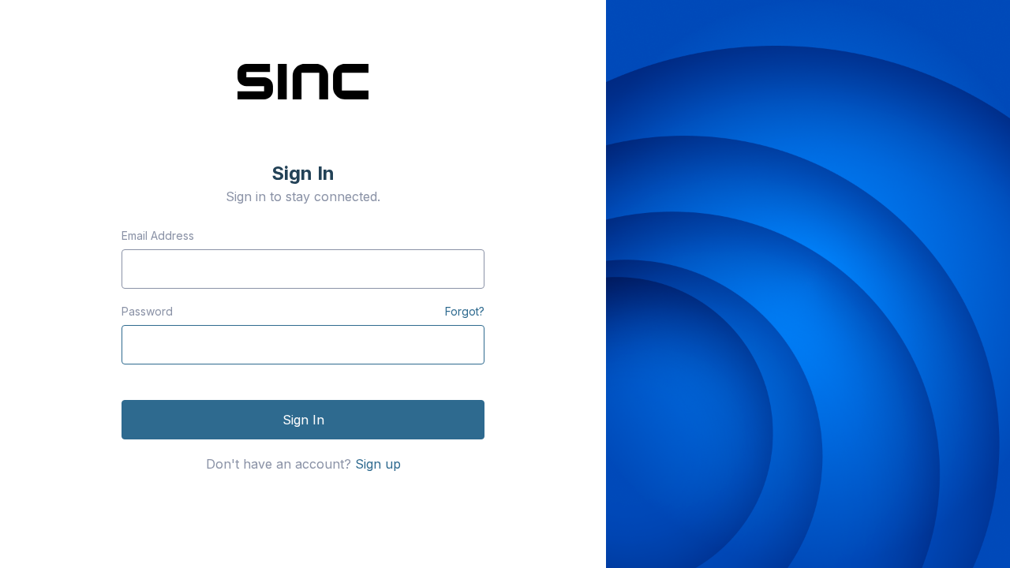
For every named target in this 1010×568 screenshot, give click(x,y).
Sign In (303, 420)
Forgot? (464, 311)
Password (147, 311)
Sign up (378, 464)
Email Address (158, 235)
